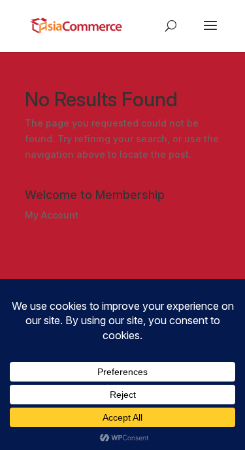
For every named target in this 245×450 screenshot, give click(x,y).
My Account (51, 214)
